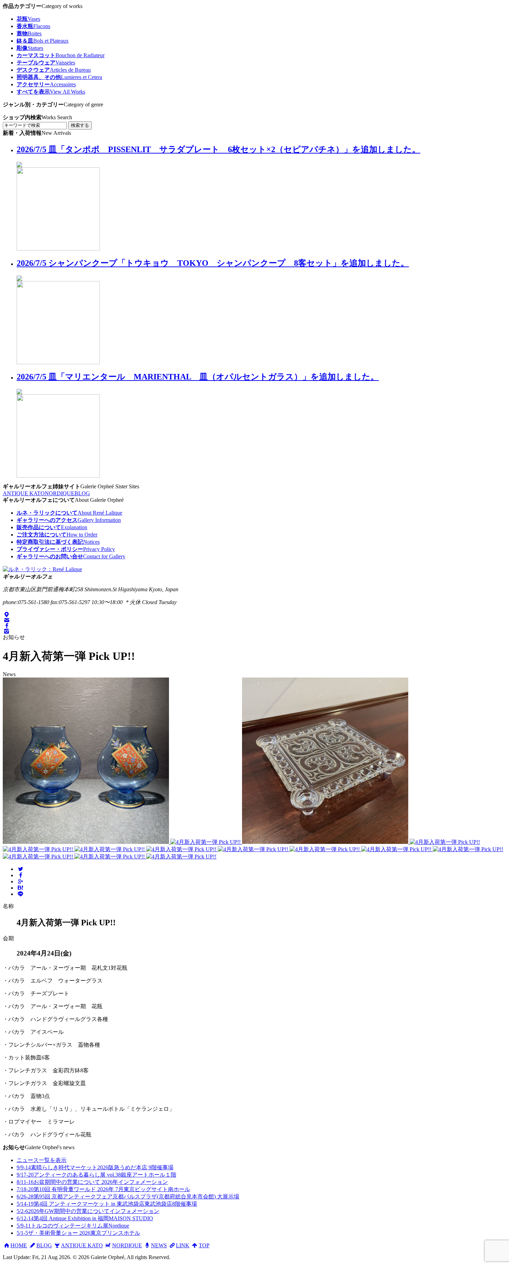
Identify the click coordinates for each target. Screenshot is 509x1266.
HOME (18, 1245)
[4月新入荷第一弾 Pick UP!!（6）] (110, 849)
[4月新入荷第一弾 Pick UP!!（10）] (397, 849)
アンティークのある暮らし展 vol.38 (96, 1175)
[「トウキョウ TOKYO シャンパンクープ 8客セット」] (58, 362)
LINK (182, 1245)
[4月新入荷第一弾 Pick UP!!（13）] (110, 856)
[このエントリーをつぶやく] (20, 869)
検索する (80, 125)
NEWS (159, 1245)
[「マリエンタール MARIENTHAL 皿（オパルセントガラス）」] (58, 476)
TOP (204, 1245)
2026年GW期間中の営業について (88, 1211)
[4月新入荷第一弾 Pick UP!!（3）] (326, 842)
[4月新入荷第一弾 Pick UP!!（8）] (253, 849)
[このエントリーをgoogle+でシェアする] (20, 881)
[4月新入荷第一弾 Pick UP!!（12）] (38, 856)
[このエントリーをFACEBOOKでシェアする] (20, 875)
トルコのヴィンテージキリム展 (73, 1226)
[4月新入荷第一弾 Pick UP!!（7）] (182, 849)
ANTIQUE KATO (24, 493)
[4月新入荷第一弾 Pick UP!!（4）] (445, 842)
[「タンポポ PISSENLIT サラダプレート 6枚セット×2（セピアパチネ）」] (58, 249)
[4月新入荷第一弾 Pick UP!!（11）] (468, 849)
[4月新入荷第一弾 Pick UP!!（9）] (325, 849)
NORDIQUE (59, 493)
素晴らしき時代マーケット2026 (95, 1167)
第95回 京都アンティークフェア (128, 1196)
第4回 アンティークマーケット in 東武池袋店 (107, 1204)
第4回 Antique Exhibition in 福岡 (85, 1218)
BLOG (82, 493)
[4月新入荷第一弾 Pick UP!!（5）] (38, 849)
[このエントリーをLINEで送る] (20, 894)
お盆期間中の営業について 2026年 (92, 1182)
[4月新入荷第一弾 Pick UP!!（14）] (181, 856)
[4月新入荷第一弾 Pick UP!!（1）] (86, 842)
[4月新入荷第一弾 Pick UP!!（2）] (206, 842)
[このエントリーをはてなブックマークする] (20, 888)
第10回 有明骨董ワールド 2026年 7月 (103, 1189)
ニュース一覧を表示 (41, 1160)
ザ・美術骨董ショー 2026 (78, 1233)
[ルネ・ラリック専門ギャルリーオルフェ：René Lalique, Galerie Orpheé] (42, 569)
